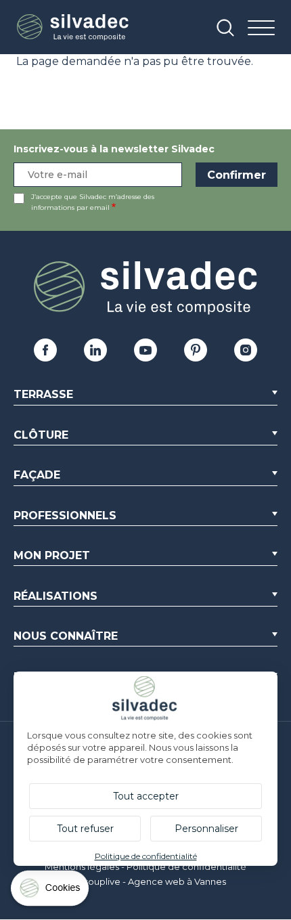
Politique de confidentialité (186, 866)
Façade (37, 474)
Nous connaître (66, 636)
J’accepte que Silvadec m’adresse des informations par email (92, 202)
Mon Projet (52, 555)
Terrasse (43, 394)
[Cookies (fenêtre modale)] (51, 891)
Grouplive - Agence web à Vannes (152, 881)
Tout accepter (146, 796)
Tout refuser (85, 829)
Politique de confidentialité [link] (146, 856)
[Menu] (261, 29)
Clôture (41, 435)
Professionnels (65, 515)
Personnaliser (206, 829)
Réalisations (55, 596)
